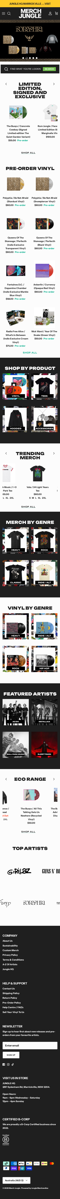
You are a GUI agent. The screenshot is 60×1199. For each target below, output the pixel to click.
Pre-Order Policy (12, 1002)
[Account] (49, 13)
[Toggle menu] (3, 13)
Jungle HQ (8, 969)
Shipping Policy (11, 993)
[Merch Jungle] (30, 13)
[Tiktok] (13, 1064)
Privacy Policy (10, 954)
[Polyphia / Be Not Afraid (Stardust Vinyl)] (16, 184)
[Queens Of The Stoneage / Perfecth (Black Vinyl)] (44, 223)
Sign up (11, 1055)
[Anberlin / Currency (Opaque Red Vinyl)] (44, 270)
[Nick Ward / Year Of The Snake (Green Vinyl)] (44, 317)
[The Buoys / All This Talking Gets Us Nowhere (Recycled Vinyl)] (19, 794)
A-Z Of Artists (10, 964)
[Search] (10, 13)
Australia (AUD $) (14, 1180)
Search (49, 69)
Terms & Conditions (13, 959)
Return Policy (10, 997)
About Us (7, 940)
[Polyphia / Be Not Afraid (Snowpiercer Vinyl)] (44, 184)
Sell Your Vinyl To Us (13, 1012)
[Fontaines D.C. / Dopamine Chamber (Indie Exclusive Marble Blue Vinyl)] (16, 270)
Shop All (28, 152)
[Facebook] (4, 1064)
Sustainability (10, 945)
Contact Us (9, 988)
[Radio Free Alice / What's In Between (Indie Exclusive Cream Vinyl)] (16, 317)
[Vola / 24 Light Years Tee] (25, 473)
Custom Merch (11, 950)
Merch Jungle (14, 1188)
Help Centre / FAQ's (13, 1007)
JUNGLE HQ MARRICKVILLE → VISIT (30, 3)
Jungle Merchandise (39, 1188)
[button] (23, 58)
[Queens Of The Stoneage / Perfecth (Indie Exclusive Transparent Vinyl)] (16, 223)
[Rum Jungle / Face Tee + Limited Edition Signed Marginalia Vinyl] (38, 112)
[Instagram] (8, 1064)
